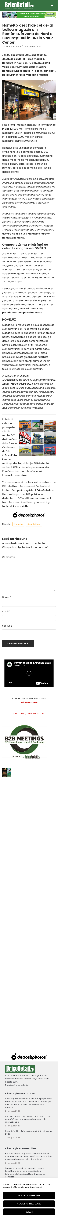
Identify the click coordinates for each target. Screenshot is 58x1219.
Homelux (18, 524)
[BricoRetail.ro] (19, 5)
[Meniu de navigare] (52, 5)
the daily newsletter (17, 506)
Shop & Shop (34, 524)
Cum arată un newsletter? (29, 713)
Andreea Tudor (13, 46)
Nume (6, 597)
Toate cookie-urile (29, 1195)
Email (6, 611)
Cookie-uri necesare (29, 1203)
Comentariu (9, 557)
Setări (29, 1211)
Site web (7, 625)
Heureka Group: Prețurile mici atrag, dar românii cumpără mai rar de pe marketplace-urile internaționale (28, 1119)
